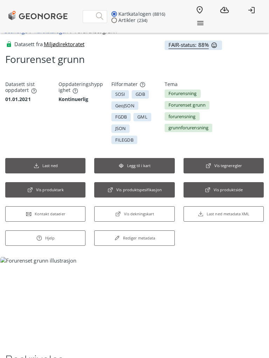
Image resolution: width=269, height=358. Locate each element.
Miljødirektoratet (64, 44)
